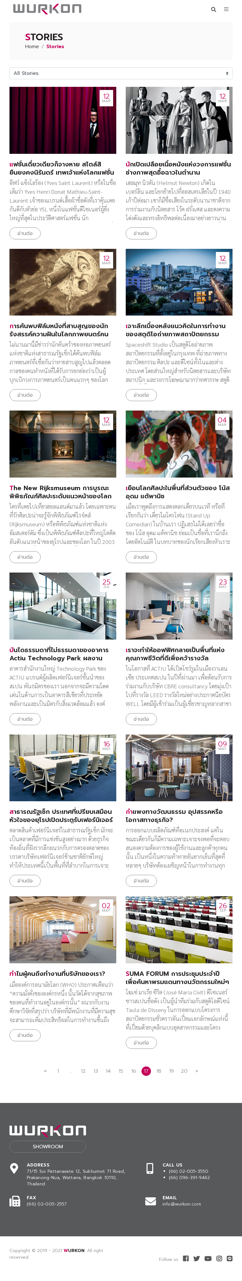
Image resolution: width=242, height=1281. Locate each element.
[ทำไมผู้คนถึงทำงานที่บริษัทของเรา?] (62, 929)
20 (184, 1071)
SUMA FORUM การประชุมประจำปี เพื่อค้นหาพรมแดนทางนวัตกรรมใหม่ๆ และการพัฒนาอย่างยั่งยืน (177, 982)
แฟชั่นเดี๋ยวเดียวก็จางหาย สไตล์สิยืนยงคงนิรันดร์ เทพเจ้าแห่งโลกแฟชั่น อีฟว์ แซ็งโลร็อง (61, 172)
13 (96, 1071)
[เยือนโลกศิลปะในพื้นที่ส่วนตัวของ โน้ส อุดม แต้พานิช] (179, 444)
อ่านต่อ (25, 233)
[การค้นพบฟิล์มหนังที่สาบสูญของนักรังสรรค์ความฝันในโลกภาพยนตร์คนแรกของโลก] (62, 282)
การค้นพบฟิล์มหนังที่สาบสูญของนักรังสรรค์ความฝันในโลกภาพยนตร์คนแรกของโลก (58, 334)
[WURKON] (47, 9)
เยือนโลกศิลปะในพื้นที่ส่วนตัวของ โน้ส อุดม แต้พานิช (178, 492)
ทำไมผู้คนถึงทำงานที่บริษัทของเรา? (57, 973)
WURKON (74, 1250)
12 (83, 1071)
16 (133, 1071)
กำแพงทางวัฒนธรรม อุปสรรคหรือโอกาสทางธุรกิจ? (174, 816)
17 (146, 1071)
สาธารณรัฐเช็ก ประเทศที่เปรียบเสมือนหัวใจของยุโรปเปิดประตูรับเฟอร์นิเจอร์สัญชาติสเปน (61, 820)
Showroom (48, 1146)
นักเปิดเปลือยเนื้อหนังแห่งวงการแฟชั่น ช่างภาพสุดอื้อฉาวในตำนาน (178, 168)
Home (32, 46)
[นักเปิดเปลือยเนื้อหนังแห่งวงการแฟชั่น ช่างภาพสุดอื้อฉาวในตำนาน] (179, 120)
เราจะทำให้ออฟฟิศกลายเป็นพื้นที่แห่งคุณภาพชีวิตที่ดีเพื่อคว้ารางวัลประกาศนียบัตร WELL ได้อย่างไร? (175, 658)
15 (121, 1071)
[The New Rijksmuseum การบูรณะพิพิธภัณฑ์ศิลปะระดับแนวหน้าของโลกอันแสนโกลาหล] (62, 444)
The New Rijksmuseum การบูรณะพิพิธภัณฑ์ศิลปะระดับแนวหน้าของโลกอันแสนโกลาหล (60, 496)
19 (171, 1071)
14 (108, 1071)
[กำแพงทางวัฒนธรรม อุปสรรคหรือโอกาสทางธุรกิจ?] (179, 768)
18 (159, 1071)
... (70, 1071)
